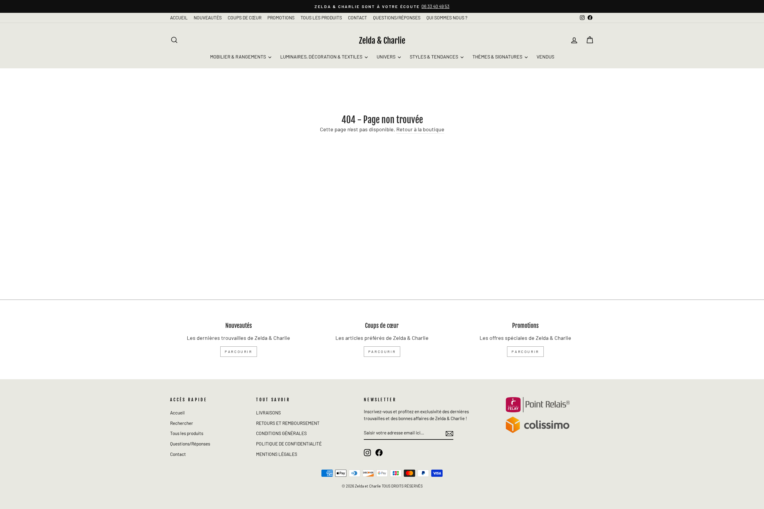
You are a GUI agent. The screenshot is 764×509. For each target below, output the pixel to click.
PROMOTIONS (281, 17)
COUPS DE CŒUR (244, 17)
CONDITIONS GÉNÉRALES (281, 433)
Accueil (177, 412)
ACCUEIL (179, 17)
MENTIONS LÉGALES (276, 454)
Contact (178, 454)
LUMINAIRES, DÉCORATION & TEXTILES (321, 56)
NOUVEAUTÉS (208, 17)
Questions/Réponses (190, 443)
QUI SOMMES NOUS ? (446, 17)
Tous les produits (186, 433)
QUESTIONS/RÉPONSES (396, 17)
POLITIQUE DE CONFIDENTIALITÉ (289, 443)
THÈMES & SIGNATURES (497, 56)
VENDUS (545, 56)
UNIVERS (386, 56)
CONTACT (357, 17)
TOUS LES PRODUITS (321, 17)
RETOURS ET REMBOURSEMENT (288, 423)
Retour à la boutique (420, 129)
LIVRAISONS (268, 412)
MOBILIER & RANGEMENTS (238, 56)
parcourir (238, 351)
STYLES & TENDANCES (434, 56)
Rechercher (181, 423)
